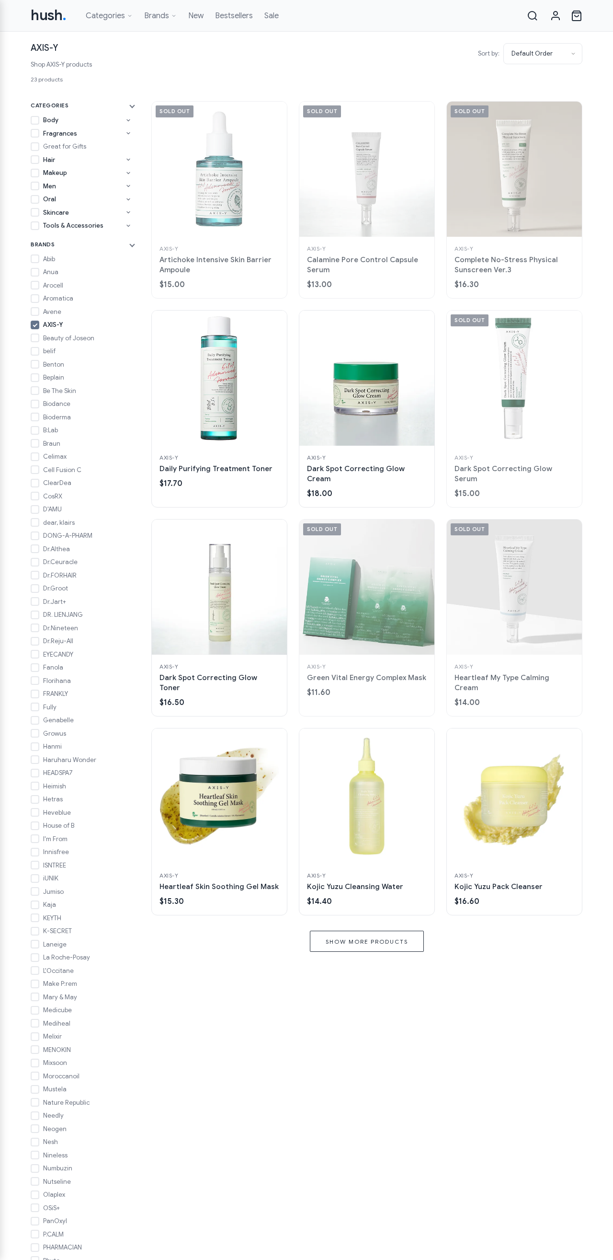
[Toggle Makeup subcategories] (128, 173)
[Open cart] (576, 16)
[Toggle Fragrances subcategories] (128, 133)
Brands (156, 16)
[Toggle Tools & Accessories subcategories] (128, 225)
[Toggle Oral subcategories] (128, 199)
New (196, 16)
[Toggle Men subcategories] (128, 186)
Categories (105, 16)
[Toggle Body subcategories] (128, 120)
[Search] (532, 15)
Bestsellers (234, 16)
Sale (271, 16)
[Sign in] (555, 15)
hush (49, 15)
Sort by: (488, 53)
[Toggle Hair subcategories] (128, 159)
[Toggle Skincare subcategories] (128, 212)
